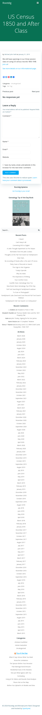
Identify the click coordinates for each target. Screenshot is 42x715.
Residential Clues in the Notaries (21, 670)
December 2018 (21, 492)
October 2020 (21, 423)
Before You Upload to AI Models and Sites (21, 685)
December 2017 (21, 530)
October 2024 (21, 345)
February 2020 (21, 449)
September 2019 (21, 464)
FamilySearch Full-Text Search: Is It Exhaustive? (21, 301)
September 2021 (21, 398)
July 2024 (21, 351)
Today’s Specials (21, 270)
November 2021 (21, 392)
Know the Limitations (21, 660)
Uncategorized (16, 83)
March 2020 (21, 445)
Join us (5, 64)
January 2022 (21, 386)
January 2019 (21, 489)
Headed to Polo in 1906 (25, 310)
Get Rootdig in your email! (21, 191)
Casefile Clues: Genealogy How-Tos (21, 283)
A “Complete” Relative (27, 321)
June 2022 (21, 376)
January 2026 (21, 339)
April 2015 (21, 630)
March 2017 (21, 558)
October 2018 (21, 499)
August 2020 (21, 430)
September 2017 (21, 539)
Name (5, 141)
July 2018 (21, 508)
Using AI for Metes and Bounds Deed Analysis (21, 679)
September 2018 (21, 502)
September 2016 (21, 577)
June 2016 (21, 586)
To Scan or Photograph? (21, 292)
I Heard (21, 239)
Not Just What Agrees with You (21, 673)
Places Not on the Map (21, 682)
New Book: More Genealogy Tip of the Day (21, 286)
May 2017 (21, 552)
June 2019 (21, 474)
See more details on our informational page (19, 68)
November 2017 (21, 533)
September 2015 (21, 614)
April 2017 (21, 555)
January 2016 (21, 602)
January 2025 (21, 342)
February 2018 (21, 524)
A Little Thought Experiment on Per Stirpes (21, 249)
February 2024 (21, 361)
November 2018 (21, 495)
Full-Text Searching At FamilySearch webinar (21, 289)
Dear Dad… (21, 258)
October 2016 (21, 574)
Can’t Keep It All (21, 242)
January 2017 (21, 564)
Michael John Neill (10, 54)
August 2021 (21, 402)
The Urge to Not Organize (21, 267)
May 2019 (21, 477)
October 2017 (21, 536)
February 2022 (21, 383)
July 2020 (21, 433)
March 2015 (21, 633)
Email (5, 149)
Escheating (21, 676)
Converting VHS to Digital (21, 245)
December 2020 (21, 417)
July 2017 (21, 546)
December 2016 (21, 567)
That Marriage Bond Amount (21, 667)
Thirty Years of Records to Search (21, 264)
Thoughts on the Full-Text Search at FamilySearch (21, 255)
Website (6, 157)
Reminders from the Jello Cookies (21, 252)
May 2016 (21, 589)
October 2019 (21, 461)
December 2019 (21, 455)
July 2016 (21, 583)
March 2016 (21, 596)
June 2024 (21, 355)
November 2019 (21, 458)
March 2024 (21, 358)
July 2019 (21, 470)
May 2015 (21, 627)
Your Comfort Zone (21, 280)
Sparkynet (26, 708)
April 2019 (21, 480)
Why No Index (21, 274)
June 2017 (21, 549)
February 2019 (21, 486)
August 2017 (21, 542)
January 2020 (21, 452)
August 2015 (21, 618)
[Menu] (37, 3)
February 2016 (21, 599)
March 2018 (21, 521)
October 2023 (21, 370)
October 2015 (21, 611)
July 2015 (21, 621)
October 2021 (21, 395)
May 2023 (21, 373)
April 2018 (21, 517)
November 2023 (21, 367)
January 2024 (21, 364)
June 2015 (21, 624)
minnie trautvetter (21, 645)
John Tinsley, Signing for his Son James (24, 318)
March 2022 (21, 380)
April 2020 (21, 442)
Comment (7, 116)
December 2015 (21, 605)
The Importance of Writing (21, 277)
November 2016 (21, 571)
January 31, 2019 (24, 54)
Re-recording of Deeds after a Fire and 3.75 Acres (21, 261)
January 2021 (21, 414)
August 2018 (21, 505)
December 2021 (21, 389)
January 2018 (21, 527)
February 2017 (21, 561)
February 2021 (21, 411)
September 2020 (21, 427)
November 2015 (21, 608)
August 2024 (21, 348)
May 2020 (21, 439)
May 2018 (21, 514)
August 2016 (21, 580)
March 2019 (21, 483)
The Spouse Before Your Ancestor (21, 663)
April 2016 (21, 593)
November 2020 (21, 420)
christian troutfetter (21, 642)
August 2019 (21, 467)
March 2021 (21, 408)
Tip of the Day (22, 653)
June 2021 (21, 405)
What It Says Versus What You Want (21, 657)
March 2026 (21, 336)
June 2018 (21, 511)
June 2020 (21, 436)
